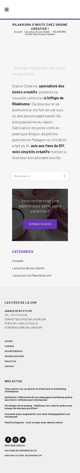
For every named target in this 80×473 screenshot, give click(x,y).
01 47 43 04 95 (19, 315)
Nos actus (10, 361)
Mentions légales (15, 445)
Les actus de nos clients (37, 31)
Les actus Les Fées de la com (31, 275)
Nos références (14, 351)
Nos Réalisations (14, 356)
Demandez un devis (40, 224)
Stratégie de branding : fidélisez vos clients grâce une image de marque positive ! (38, 407)
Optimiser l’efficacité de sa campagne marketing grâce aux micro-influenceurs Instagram (38, 398)
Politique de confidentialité (21, 450)
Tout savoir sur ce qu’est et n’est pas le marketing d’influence (35, 390)
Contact (9, 366)
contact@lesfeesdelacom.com (25, 319)
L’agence (9, 346)
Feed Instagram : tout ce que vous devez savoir (34, 422)
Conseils (17, 261)
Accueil (18, 31)
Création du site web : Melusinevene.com (23, 456)
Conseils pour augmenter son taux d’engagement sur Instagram (37, 415)
